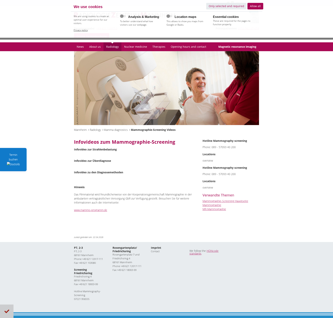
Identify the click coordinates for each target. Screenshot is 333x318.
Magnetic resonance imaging (237, 46)
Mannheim (80, 130)
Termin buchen (13, 157)
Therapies (158, 46)
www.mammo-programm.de (90, 210)
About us (95, 46)
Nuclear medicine (135, 46)
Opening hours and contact (188, 46)
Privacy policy (81, 30)
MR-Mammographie (214, 209)
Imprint (156, 248)
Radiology (112, 46)
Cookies (6, 311)
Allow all (255, 6)
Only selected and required (226, 6)
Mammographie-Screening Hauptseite (225, 201)
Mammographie (212, 205)
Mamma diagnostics (116, 130)
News (80, 46)
